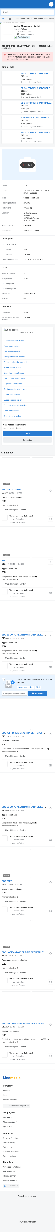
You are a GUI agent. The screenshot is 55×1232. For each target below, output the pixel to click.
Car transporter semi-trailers (15, 389)
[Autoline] (10, 18)
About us (6, 1090)
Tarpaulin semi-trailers (13, 384)
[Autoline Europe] (17, 4)
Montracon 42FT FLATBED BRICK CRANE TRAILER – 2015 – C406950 (36, 118)
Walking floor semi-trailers (14, 378)
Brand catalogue (10, 1156)
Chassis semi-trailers (12, 416)
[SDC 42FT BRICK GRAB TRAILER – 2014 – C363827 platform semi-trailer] (27, 1005)
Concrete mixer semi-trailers (15, 405)
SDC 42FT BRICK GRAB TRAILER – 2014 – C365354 (36, 132)
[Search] (51, 12)
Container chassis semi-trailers (17, 362)
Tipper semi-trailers (12, 346)
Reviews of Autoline (11, 1152)
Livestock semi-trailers (13, 400)
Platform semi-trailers (12, 367)
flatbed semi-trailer (31, 198)
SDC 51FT (7, 881)
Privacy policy (9, 1143)
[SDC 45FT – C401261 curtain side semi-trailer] (27, 471)
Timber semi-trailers (12, 394)
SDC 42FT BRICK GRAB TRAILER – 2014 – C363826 (36, 73)
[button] (51, 4)
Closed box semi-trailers (14, 373)
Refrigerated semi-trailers (14, 357)
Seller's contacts (10, 1099)
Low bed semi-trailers (12, 351)
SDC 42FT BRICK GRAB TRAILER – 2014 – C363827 (27, 1023)
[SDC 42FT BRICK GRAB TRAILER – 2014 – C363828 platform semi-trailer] (27, 715)
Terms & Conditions (11, 1138)
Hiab (25, 249)
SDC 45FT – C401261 (12, 489)
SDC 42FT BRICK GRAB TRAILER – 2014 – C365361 (36, 103)
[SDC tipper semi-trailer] (27, 543)
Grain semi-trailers (11, 411)
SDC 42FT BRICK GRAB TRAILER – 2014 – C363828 (27, 733)
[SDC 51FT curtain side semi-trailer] (27, 863)
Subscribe (39, 693)
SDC (4, 561)
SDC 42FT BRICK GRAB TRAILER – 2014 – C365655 (36, 88)
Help (5, 1095)
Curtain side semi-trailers (14, 340)
